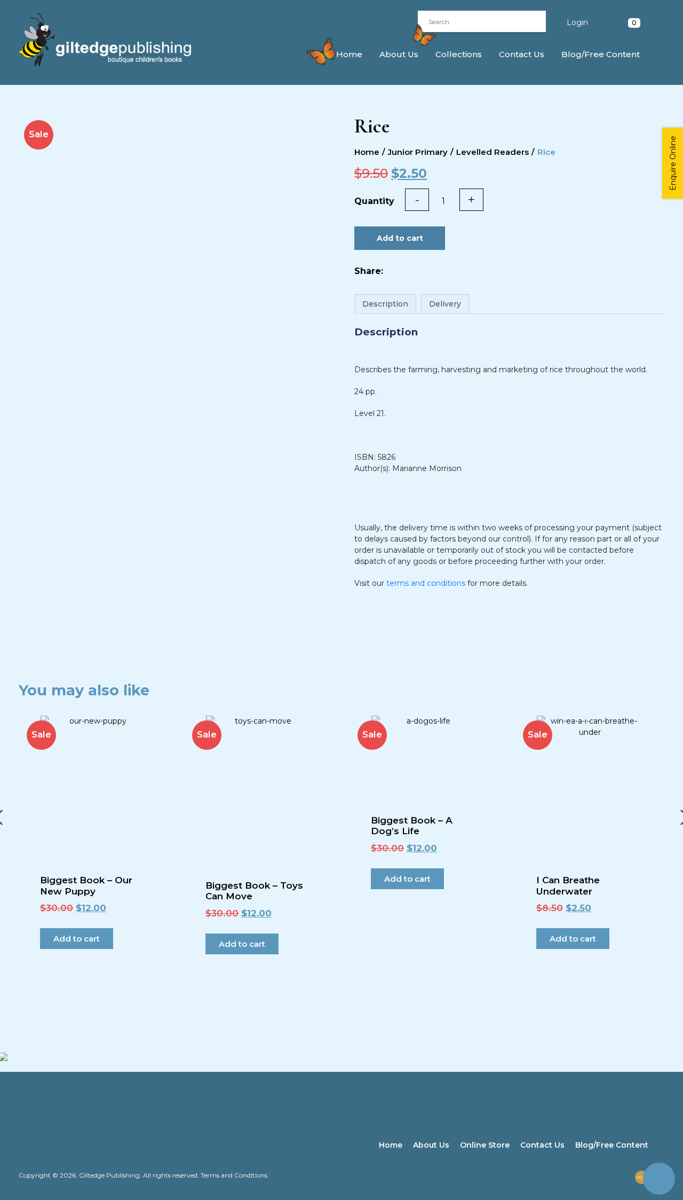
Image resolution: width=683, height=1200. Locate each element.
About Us (398, 54)
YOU (641, 1177)
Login (577, 22)
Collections (458, 54)
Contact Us (521, 54)
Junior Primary (418, 152)
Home (349, 54)
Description (385, 304)
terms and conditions (425, 583)
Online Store (485, 1145)
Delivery (445, 304)
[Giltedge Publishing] (114, 40)
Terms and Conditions (234, 1175)
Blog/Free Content (600, 54)
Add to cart (400, 238)
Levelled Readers (492, 152)
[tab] (385, 304)
